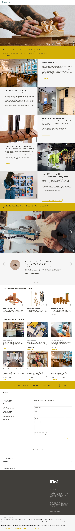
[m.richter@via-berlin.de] (3, 403)
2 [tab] (16, 86)
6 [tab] (21, 141)
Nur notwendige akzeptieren (20, 528)
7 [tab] (59, 169)
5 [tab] (21, 86)
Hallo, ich (36, 400)
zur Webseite (54, 349)
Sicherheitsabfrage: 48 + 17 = (41, 432)
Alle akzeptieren (6, 528)
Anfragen (46, 78)
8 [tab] (60, 169)
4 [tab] (19, 86)
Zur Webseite (30, 349)
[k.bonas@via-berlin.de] (3, 408)
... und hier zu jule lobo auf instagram (52, 200)
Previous (2, 72)
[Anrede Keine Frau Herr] (37, 404)
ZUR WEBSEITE (6, 348)
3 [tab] (18, 86)
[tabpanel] (19, 73)
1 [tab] (14, 86)
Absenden (68, 438)
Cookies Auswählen (34, 528)
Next (35, 72)
